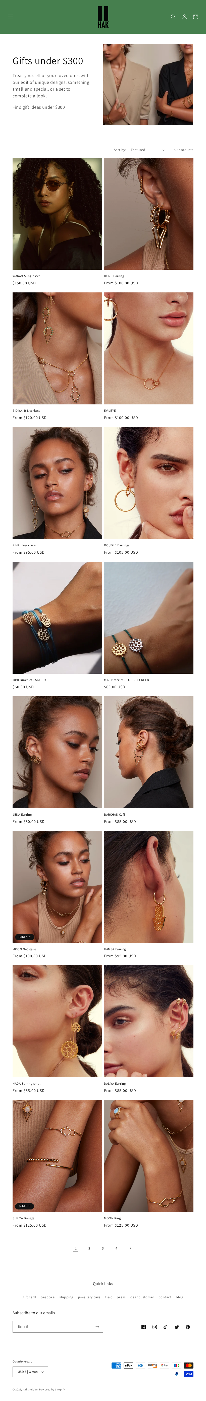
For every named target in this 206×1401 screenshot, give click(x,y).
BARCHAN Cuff (114, 815)
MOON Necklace (24, 949)
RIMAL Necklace (24, 545)
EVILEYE (110, 411)
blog (179, 1297)
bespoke (48, 1297)
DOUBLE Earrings (117, 545)
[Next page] (130, 1248)
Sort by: (120, 149)
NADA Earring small (27, 1084)
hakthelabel (31, 1389)
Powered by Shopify (52, 1389)
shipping (66, 1297)
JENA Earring (22, 815)
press (121, 1297)
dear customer (142, 1297)
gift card (29, 1297)
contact (165, 1297)
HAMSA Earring (115, 949)
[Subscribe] (97, 1327)
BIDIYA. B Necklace (26, 411)
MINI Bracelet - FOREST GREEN (126, 680)
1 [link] (76, 1248)
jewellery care (89, 1297)
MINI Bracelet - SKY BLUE (31, 680)
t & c (108, 1297)
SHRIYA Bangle (23, 1218)
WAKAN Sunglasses (26, 276)
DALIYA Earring (115, 1084)
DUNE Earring (114, 276)
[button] (10, 16)
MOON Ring (112, 1218)
